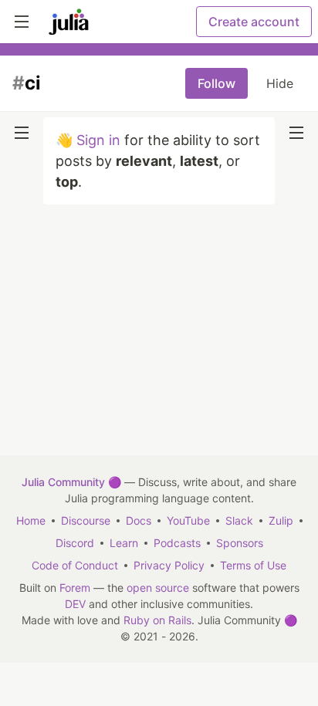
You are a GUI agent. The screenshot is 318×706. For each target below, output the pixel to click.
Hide (279, 83)
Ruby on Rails (157, 620)
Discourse (85, 520)
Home (31, 520)
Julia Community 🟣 (71, 481)
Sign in (98, 140)
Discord (75, 542)
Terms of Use (253, 565)
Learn (124, 542)
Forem (74, 587)
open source (158, 587)
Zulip (281, 520)
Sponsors (239, 542)
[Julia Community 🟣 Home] (68, 21)
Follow (216, 83)
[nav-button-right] (296, 132)
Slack (239, 520)
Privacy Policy (169, 565)
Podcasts (177, 542)
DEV (75, 603)
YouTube (188, 520)
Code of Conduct (75, 565)
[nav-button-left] (21, 132)
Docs (138, 520)
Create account (253, 21)
